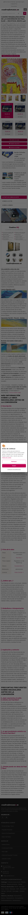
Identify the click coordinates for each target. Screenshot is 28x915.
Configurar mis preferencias (14, 469)
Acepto (14, 465)
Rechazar (14, 461)
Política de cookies (6, 457)
